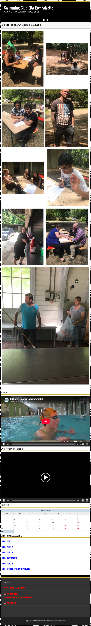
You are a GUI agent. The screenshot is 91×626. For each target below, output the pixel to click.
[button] (45, 477)
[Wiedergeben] (4, 444)
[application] (45, 421)
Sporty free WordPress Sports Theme (38, 620)
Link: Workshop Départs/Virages (16, 569)
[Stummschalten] (83, 444)
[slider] (44, 500)
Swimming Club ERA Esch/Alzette (28, 8)
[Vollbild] (87, 444)
